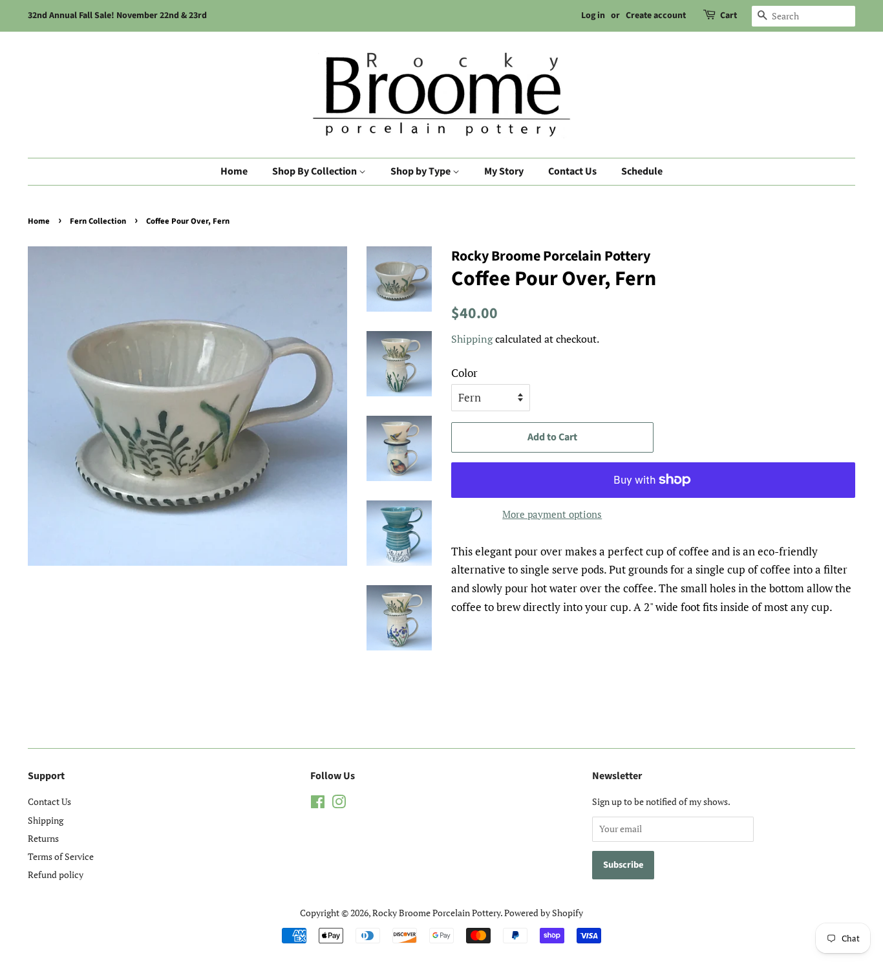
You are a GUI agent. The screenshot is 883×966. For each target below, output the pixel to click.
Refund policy (55, 874)
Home (234, 171)
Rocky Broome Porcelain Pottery (436, 913)
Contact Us (572, 171)
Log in (593, 15)
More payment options (552, 514)
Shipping (472, 339)
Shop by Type (421, 171)
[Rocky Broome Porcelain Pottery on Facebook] (317, 804)
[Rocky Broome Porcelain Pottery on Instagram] (339, 804)
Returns (43, 838)
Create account (656, 15)
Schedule (642, 171)
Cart (728, 15)
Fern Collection (98, 221)
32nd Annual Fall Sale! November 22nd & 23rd (117, 15)
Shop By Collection (315, 171)
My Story (504, 171)
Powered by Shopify (543, 913)
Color (464, 372)
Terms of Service (61, 856)
